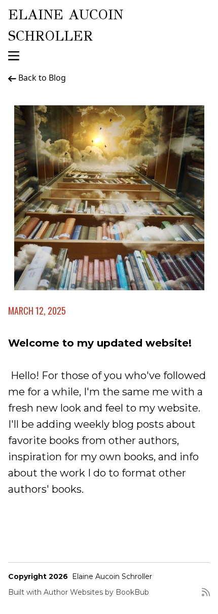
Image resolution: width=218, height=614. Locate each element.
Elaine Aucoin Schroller (112, 576)
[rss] (206, 596)
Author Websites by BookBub (96, 592)
